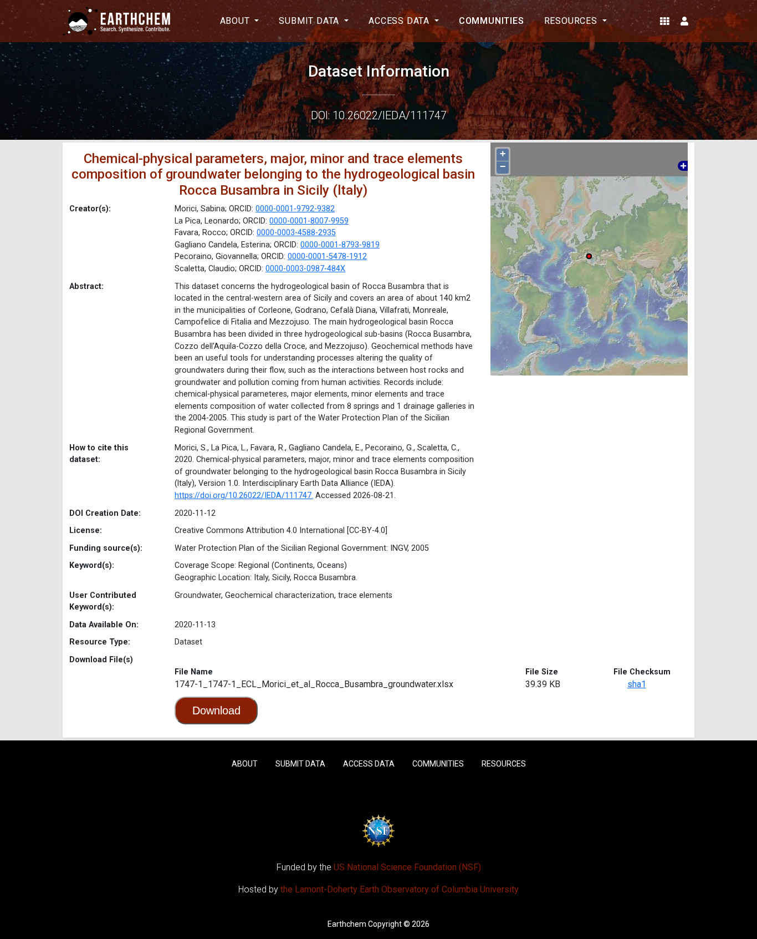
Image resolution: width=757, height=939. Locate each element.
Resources (504, 763)
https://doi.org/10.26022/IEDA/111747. (244, 495)
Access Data (369, 763)
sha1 (636, 684)
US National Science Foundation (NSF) (407, 867)
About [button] (236, 21)
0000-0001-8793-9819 (340, 245)
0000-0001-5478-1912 (327, 256)
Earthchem (347, 924)
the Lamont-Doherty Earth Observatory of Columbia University (399, 889)
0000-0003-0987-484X (305, 268)
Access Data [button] (400, 21)
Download (216, 710)
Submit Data (300, 763)
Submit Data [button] (310, 21)
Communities (491, 21)
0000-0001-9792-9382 (295, 209)
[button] (664, 21)
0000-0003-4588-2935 (296, 232)
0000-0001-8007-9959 (309, 221)
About (245, 763)
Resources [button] (572, 21)
